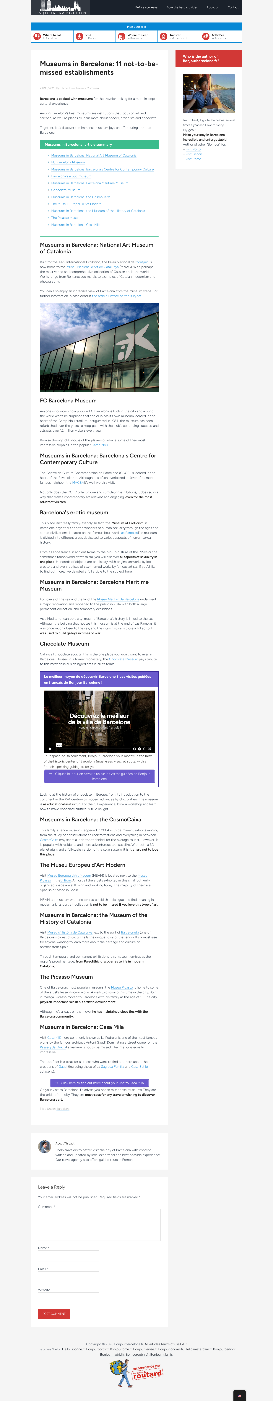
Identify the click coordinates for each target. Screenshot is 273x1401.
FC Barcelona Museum (68, 162)
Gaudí (62, 1067)
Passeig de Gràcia (53, 1047)
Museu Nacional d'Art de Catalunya (92, 267)
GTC (183, 1344)
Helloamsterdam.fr (198, 1349)
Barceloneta (130, 932)
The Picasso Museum (66, 218)
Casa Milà (54, 1038)
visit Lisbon (194, 154)
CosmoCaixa (49, 840)
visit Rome (193, 159)
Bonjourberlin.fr (224, 1349)
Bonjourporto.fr (97, 1349)
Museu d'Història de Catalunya (69, 932)
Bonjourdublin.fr (137, 1355)
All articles (152, 1344)
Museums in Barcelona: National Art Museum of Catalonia (93, 155)
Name (44, 1248)
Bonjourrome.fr (121, 1349)
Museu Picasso (122, 987)
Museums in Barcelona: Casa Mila (75, 225)
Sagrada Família (112, 1067)
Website (44, 1290)
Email (43, 1269)
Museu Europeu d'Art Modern (69, 875)
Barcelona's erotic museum (71, 176)
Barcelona (62, 1108)
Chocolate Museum (65, 190)
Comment (47, 1207)
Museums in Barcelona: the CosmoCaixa (80, 197)
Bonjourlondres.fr (170, 1349)
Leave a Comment (88, 88)
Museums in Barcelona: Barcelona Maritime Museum (89, 183)
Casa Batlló (139, 1067)
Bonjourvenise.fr (145, 1349)
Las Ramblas (129, 533)
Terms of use (170, 1344)
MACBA (78, 483)
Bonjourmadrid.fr (112, 1355)
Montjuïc (142, 262)
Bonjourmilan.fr (161, 1355)
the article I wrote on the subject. (117, 296)
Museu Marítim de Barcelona (118, 599)
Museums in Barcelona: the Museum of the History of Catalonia (98, 211)
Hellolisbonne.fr (73, 1349)
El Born (65, 880)
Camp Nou (100, 445)
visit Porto (193, 149)
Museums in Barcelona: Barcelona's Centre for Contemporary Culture (102, 169)
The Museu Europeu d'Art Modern (76, 204)
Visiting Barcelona (60, 7)
